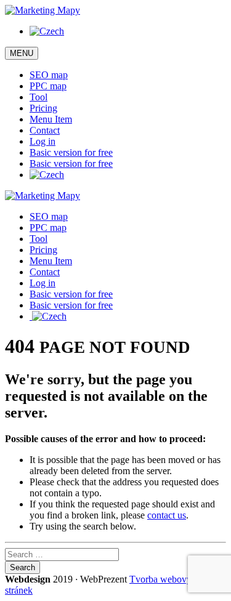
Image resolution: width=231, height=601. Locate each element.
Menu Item (51, 119)
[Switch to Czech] (47, 174)
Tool (38, 97)
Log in (42, 141)
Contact (45, 130)
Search (22, 567)
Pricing (43, 108)
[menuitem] (47, 31)
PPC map (48, 86)
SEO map (49, 75)
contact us (166, 515)
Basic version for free (71, 152)
